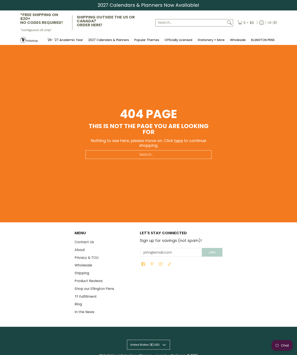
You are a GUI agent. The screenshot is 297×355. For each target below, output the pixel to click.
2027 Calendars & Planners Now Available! (148, 5)
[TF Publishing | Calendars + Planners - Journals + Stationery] (29, 40)
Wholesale (83, 265)
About (80, 249)
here (178, 140)
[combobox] (191, 22)
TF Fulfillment (86, 296)
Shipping (82, 273)
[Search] (229, 22)
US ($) (272, 22)
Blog (78, 304)
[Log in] (261, 23)
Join (212, 252)
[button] (143, 264)
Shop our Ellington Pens (94, 288)
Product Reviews (89, 280)
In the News (84, 311)
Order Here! (89, 25)
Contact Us (84, 241)
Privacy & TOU (86, 257)
